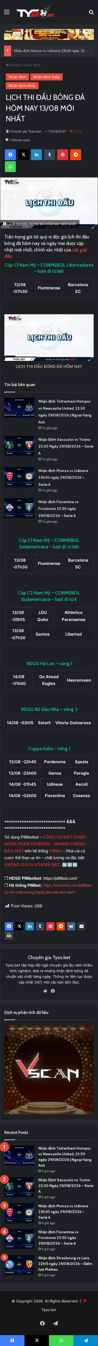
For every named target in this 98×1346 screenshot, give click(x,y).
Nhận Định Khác (22, 85)
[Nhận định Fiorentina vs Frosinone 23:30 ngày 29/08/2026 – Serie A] (19, 508)
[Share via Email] (81, 926)
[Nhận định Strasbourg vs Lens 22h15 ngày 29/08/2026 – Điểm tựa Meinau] (19, 1265)
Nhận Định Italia (46, 77)
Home (14, 65)
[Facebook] (9, 926)
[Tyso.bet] (35, 12)
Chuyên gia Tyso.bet (25, 131)
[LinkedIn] (30, 926)
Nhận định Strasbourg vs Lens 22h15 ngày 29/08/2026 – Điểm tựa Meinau (65, 1264)
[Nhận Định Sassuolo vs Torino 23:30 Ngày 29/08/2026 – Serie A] (19, 446)
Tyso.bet (49, 1310)
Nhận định (32, 65)
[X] (19, 926)
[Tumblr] (40, 926)
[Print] (9, 935)
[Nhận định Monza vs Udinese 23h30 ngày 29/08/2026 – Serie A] (19, 477)
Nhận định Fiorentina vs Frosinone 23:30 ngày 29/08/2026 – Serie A (58, 508)
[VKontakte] (71, 926)
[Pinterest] (50, 926)
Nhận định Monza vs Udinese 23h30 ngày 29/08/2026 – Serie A (63, 477)
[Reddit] (61, 926)
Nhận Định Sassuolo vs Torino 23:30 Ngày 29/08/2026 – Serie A (65, 446)
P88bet (56, 851)
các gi (77, 250)
